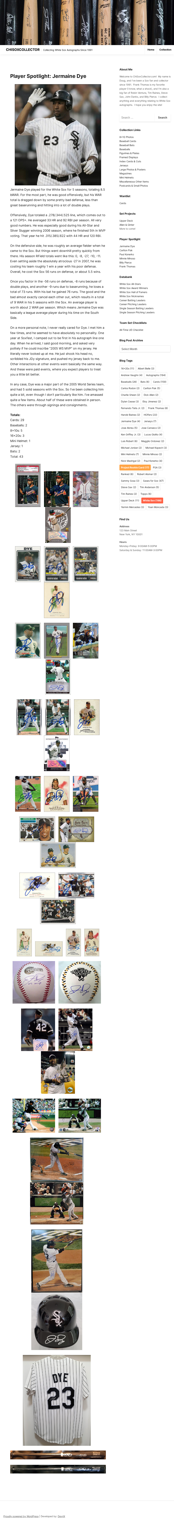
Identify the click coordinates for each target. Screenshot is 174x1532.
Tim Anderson (149, 487)
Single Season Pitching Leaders (136, 312)
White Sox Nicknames (131, 296)
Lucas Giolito (153, 434)
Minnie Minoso (127, 258)
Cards (122, 203)
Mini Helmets (126, 177)
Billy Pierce (125, 262)
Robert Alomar (147, 474)
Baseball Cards (127, 141)
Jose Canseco (151, 427)
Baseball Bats (126, 145)
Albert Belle (146, 368)
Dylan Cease (130, 401)
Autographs (156, 375)
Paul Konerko (126, 254)
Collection (165, 49)
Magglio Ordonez (152, 441)
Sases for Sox (153, 480)
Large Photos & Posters (132, 169)
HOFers (150, 414)
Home (150, 49)
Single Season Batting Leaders (136, 308)
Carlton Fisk (126, 250)
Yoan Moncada (158, 507)
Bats (145, 381)
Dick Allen (151, 394)
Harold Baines (130, 414)
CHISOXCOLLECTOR (23, 50)
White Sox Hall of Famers (133, 292)
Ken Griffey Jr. (131, 434)
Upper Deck (126, 220)
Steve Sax (128, 487)
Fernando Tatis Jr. (132, 408)
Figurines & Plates (129, 153)
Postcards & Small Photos (133, 185)
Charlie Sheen (130, 394)
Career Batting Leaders (132, 300)
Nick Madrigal (130, 460)
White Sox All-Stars (130, 283)
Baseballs (124, 149)
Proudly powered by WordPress (21, 1516)
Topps (146, 493)
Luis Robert (129, 441)
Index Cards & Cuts (130, 161)
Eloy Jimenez (152, 401)
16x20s (127, 368)
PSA (157, 467)
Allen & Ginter (126, 224)
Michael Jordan (131, 447)
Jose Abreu (129, 427)
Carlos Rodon (130, 388)
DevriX (61, 1516)
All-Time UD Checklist (131, 329)
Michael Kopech (156, 447)
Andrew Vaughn (131, 375)
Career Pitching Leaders (132, 304)
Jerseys (123, 165)
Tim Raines (129, 493)
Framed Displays (128, 157)
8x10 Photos (126, 137)
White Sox (152, 500)
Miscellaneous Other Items (134, 181)
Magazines (125, 173)
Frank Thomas (127, 266)
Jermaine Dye (127, 246)
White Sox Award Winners (133, 288)
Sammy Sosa (130, 480)
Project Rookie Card (135, 467)
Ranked (127, 474)
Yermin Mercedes (132, 507)
